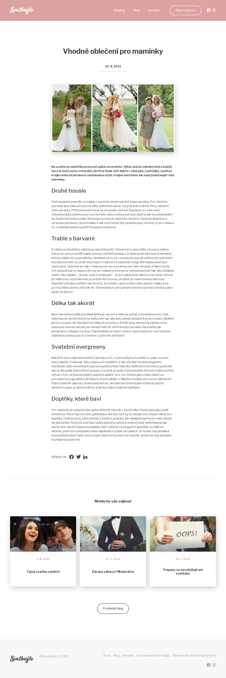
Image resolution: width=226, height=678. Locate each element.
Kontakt (154, 10)
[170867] (166, 92)
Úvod (106, 655)
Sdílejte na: (58, 456)
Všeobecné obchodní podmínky (194, 655)
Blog (136, 10)
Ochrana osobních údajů (153, 655)
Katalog (119, 10)
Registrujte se (185, 10)
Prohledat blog (113, 608)
